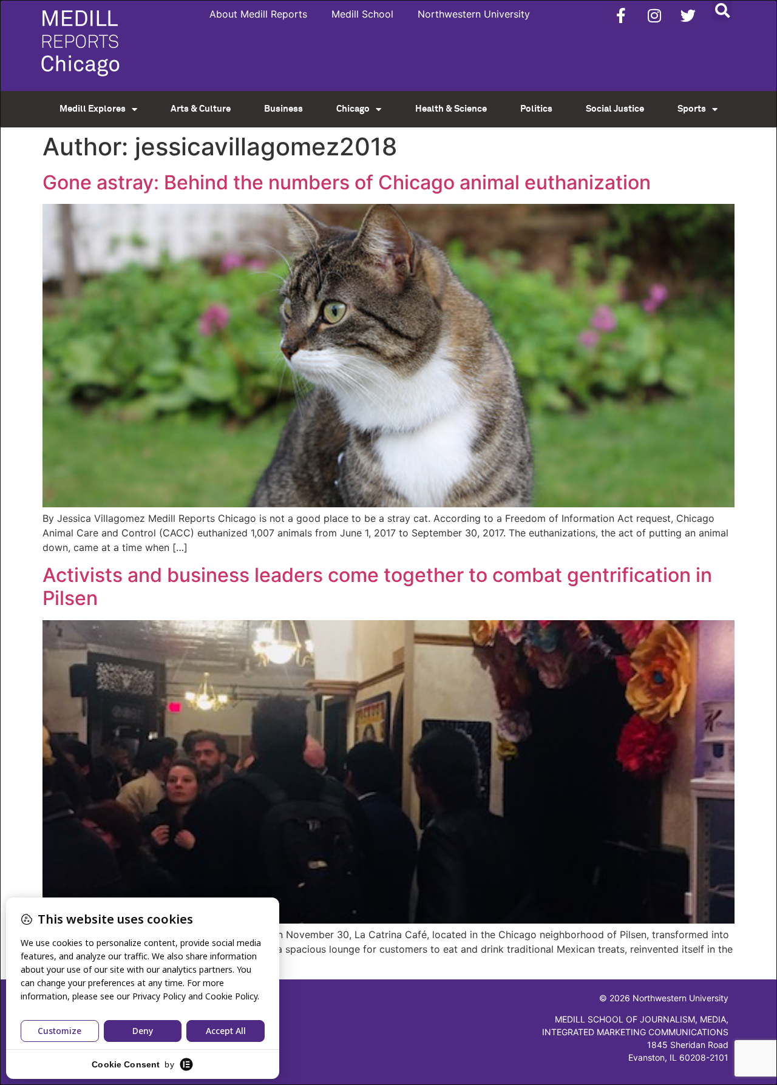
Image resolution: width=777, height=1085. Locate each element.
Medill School (362, 14)
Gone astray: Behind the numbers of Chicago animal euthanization (346, 182)
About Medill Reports (258, 14)
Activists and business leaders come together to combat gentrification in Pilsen (377, 586)
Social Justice (615, 108)
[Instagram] (654, 15)
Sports (691, 108)
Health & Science (451, 108)
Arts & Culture (201, 108)
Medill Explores (92, 108)
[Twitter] (688, 15)
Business (283, 108)
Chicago (353, 108)
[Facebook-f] (621, 15)
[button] (722, 10)
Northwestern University (474, 14)
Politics (536, 108)
